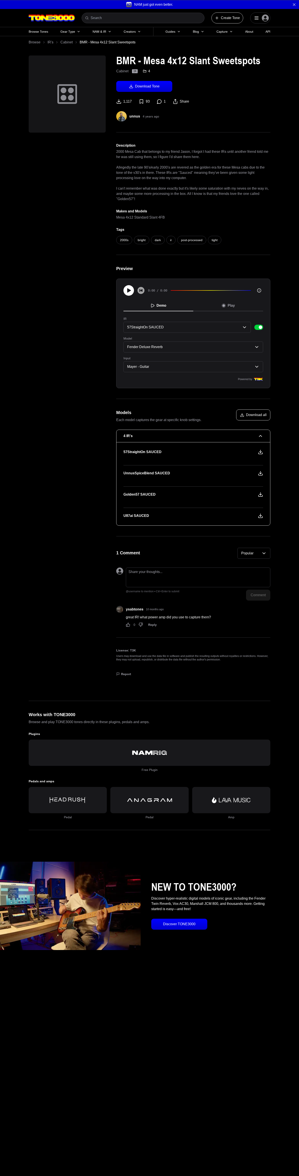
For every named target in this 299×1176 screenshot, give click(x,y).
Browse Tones (38, 31)
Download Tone (147, 86)
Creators (130, 31)
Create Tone (230, 18)
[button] (149, 4)
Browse (34, 42)
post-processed (191, 240)
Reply (152, 624)
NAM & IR (99, 31)
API (268, 31)
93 (148, 101)
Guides (170, 31)
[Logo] (52, 17)
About (249, 31)
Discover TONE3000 (179, 924)
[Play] (128, 290)
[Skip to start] (140, 290)
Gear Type (67, 31)
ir (171, 240)
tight (215, 240)
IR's (50, 42)
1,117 (127, 101)
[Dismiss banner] (294, 5)
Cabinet (66, 42)
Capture (222, 31)
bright (142, 240)
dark (158, 240)
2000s (124, 240)
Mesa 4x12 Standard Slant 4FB (140, 217)
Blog (196, 31)
